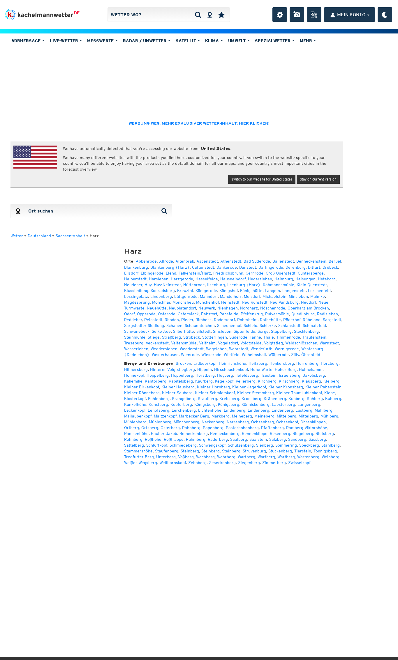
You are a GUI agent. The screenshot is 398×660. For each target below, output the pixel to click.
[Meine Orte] (221, 14)
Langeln (272, 290)
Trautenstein (314, 337)
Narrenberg (238, 422)
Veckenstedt (157, 343)
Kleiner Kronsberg (285, 387)
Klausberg (311, 381)
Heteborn (327, 279)
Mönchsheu (183, 302)
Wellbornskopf (172, 462)
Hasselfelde (207, 279)
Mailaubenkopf (138, 416)
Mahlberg (323, 410)
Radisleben (327, 314)
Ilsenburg (216, 284)
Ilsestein (268, 375)
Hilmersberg (136, 369)
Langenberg (308, 404)
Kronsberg (251, 398)
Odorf (129, 314)
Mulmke (317, 296)
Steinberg (190, 451)
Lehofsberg (158, 410)
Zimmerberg (274, 462)
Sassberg (317, 439)
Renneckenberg (224, 433)
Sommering (286, 445)
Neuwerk (206, 308)
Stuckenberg (280, 451)
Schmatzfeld (314, 325)
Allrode (166, 261)
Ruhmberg (195, 439)
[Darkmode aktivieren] (385, 14)
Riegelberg (303, 433)
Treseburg (133, 343)
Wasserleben (136, 348)
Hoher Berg (286, 369)
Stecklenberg (306, 331)
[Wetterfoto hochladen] (297, 14)
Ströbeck (191, 337)
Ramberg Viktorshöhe (306, 427)
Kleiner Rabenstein (323, 387)
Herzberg (330, 363)
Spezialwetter (273, 40)
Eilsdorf (131, 273)
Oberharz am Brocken (308, 308)
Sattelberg (134, 445)
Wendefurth (261, 348)
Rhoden (172, 319)
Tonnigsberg (325, 451)
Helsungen (305, 279)
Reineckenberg (193, 433)
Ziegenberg (249, 462)
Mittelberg (286, 416)
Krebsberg (229, 398)
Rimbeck (204, 319)
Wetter (16, 235)
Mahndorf (209, 296)
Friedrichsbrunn (228, 273)
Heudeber (133, 284)
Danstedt (247, 267)
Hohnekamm (311, 369)
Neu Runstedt (254, 302)
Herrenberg (307, 363)
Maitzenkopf (165, 416)
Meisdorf (252, 296)
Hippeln (204, 369)
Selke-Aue (161, 331)
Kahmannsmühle (278, 284)
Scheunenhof (229, 325)
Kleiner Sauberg (177, 392)
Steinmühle (134, 337)
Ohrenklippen (313, 422)
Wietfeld (231, 354)
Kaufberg (204, 381)
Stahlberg (330, 445)
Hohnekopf (134, 375)
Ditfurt (314, 267)
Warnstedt (329, 343)
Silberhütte (183, 331)
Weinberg (330, 456)
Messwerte (101, 40)
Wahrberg (226, 456)
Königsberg (205, 404)
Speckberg (309, 445)
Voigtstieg (273, 343)
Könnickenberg (256, 404)
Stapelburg (281, 331)
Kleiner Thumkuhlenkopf (299, 392)
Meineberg (242, 416)
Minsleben (298, 296)
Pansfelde (228, 314)
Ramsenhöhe (136, 433)
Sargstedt (332, 319)
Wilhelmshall (254, 354)
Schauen (174, 325)
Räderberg (218, 439)
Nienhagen (227, 308)
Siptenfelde (244, 331)
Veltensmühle (184, 343)
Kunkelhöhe (135, 404)
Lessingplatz (136, 296)
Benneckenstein (311, 261)
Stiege (154, 337)
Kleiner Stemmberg (255, 392)
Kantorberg (155, 381)
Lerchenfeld (319, 290)
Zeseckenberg (222, 462)
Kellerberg (246, 381)
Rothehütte (270, 319)
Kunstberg (158, 404)
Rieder (187, 319)
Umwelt (237, 40)
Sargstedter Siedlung (144, 325)
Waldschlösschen (301, 343)
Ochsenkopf (287, 422)
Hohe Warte (261, 369)
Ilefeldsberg (246, 375)
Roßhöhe (153, 439)
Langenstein (294, 290)
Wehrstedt (238, 348)
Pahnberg (191, 427)
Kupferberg (181, 404)
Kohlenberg (159, 398)
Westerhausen (165, 354)
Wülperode (278, 354)
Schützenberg (241, 445)
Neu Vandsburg (284, 302)
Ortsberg (149, 427)
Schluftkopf (156, 445)
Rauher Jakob (164, 433)
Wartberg (246, 456)
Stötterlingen (214, 337)
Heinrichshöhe (232, 363)
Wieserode (211, 354)
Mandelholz (231, 296)
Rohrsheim (247, 319)
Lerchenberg (184, 410)
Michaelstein (274, 296)
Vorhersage (27, 40)
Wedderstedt (192, 348)
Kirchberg (267, 381)
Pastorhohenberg (242, 427)
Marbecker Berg (194, 416)
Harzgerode (182, 279)
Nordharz (249, 308)
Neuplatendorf (182, 308)
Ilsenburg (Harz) (243, 284)
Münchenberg (186, 422)
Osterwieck (188, 314)
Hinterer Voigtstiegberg (172, 369)
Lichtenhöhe (209, 410)
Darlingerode (270, 267)
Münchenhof (207, 302)
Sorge (263, 331)
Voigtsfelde (251, 343)
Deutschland (39, 235)
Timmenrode (288, 337)
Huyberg (225, 375)
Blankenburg (136, 267)
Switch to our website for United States (261, 179)
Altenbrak (184, 261)
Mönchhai (161, 302)
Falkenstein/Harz (195, 273)
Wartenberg (308, 456)
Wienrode (190, 354)
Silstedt (203, 331)
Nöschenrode (272, 308)
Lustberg (303, 410)
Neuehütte (157, 308)
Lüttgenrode (186, 296)
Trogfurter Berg (139, 456)
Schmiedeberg (183, 445)
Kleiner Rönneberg (142, 392)
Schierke (268, 325)
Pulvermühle (277, 314)
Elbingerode (152, 273)
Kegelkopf (224, 381)
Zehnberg (197, 462)
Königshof (228, 290)
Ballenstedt (283, 261)
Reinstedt (153, 319)
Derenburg (296, 267)
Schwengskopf (212, 445)
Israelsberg (289, 375)
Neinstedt (230, 302)
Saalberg (238, 439)
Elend (171, 273)
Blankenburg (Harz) (170, 267)
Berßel (335, 261)
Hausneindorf (233, 279)
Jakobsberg (314, 375)
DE (77, 12)
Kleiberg (331, 381)
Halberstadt (135, 279)
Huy (148, 284)
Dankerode (226, 267)
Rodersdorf (224, 319)
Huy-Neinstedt (167, 284)
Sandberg (297, 439)
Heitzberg (258, 363)
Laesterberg (283, 404)
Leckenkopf (134, 410)
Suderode (238, 337)
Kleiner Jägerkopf (249, 387)
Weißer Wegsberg (140, 462)
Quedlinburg (303, 314)
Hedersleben (260, 279)
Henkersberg (282, 363)
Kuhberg (296, 398)
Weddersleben (164, 348)
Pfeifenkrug (252, 314)
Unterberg (166, 456)
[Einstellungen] (279, 14)
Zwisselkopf (299, 462)
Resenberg (280, 433)
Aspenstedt (207, 261)
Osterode (166, 314)
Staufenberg (166, 451)
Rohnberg (133, 439)
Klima (212, 40)
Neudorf (308, 302)
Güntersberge (311, 273)
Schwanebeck (136, 331)
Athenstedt (230, 261)
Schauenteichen (200, 325)
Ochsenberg (262, 422)
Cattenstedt (203, 267)
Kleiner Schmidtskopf (215, 392)
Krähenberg (275, 398)
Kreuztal (185, 290)
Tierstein (302, 451)
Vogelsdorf (228, 343)
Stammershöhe (138, 451)
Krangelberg (184, 398)
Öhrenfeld (310, 354)
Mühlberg (329, 416)
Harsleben (158, 279)
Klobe (329, 392)
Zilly (295, 354)
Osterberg (170, 427)
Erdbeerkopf (204, 363)
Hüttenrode (194, 284)
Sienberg (264, 445)
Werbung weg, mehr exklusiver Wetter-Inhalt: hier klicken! (199, 123)
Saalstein (258, 439)
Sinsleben (222, 331)
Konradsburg (163, 290)
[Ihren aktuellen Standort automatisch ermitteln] (210, 14)
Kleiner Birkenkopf (141, 387)
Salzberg (277, 439)
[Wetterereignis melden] (314, 14)
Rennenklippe (254, 433)
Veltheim (207, 343)
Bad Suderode (257, 261)
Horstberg (205, 375)
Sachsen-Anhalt (70, 235)
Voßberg (186, 456)
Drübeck (330, 267)
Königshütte (251, 290)
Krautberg (207, 398)
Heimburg (283, 279)
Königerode (206, 290)
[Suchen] (198, 14)
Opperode (146, 314)
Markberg (221, 416)
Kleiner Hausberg (178, 387)
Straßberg (171, 337)
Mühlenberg (135, 422)
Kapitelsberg (181, 381)
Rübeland (311, 319)
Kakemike (133, 381)
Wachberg (205, 456)
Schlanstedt (289, 325)
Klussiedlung (136, 290)
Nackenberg (213, 422)
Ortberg (131, 427)
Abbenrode (146, 261)
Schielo (250, 325)
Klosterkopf (135, 398)
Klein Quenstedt (312, 284)
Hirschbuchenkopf (231, 369)
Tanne (255, 337)
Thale (268, 337)
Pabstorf (209, 314)
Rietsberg (325, 433)
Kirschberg (289, 381)
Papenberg (213, 427)
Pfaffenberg (272, 427)
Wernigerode (287, 348)
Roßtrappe (174, 439)
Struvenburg (254, 451)
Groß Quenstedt (280, 273)
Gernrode (254, 273)
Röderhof (291, 319)
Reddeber (133, 319)
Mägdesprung (137, 302)
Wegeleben (216, 348)
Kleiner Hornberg (213, 387)
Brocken (183, 363)
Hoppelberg (158, 375)
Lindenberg (161, 296)
